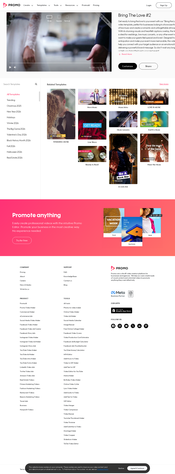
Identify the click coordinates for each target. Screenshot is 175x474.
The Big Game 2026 (16, 128)
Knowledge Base (70, 276)
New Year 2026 (14, 111)
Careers (23, 281)
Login (148, 5)
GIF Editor (67, 401)
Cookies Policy (102, 469)
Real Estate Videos (27, 380)
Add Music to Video (71, 359)
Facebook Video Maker (29, 325)
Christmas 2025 (14, 105)
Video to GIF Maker (71, 363)
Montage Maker (70, 431)
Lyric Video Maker (70, 388)
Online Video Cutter (71, 384)
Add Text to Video (70, 397)
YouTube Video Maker (28, 350)
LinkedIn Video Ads (27, 367)
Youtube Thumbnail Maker (74, 418)
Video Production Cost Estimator (76, 337)
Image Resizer (69, 325)
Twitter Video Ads (27, 371)
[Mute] (15, 67)
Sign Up (163, 5)
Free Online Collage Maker (74, 329)
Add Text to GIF (69, 367)
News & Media (25, 285)
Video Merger (69, 405)
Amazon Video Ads (27, 376)
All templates (13, 94)
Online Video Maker (71, 312)
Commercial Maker (27, 312)
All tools (67, 303)
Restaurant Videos (27, 393)
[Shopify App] (133, 310)
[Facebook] (118, 294)
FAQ (65, 272)
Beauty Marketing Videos (30, 397)
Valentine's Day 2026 (17, 134)
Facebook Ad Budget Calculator (76, 342)
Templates (42, 5)
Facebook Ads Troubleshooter (75, 346)
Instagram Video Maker (29, 337)
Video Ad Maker (70, 316)
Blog (65, 285)
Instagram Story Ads (28, 346)
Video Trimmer (69, 422)
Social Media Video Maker (30, 320)
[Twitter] (133, 326)
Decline (121, 468)
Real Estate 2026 (14, 157)
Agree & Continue (137, 468)
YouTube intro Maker (28, 359)
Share (148, 66)
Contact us (68, 281)
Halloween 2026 (14, 152)
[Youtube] (126, 326)
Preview (61, 111)
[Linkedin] (139, 326)
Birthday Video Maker (72, 380)
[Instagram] (130, 294)
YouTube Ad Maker (27, 354)
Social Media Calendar (72, 320)
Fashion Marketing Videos (30, 388)
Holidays (11, 117)
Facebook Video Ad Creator (30, 329)
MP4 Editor (68, 354)
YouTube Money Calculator (74, 350)
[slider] (9, 63)
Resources (70, 5)
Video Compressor (71, 410)
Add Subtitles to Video (72, 427)
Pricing (96, 5)
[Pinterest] (146, 326)
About (22, 276)
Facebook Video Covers (73, 333)
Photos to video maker (72, 308)
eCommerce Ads (26, 316)
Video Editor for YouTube (73, 371)
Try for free (21, 240)
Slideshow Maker (70, 439)
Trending (11, 100)
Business (23, 405)
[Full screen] (108, 67)
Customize (127, 66)
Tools (56, 5)
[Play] (10, 67)
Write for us (24, 289)
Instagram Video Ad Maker (30, 342)
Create (27, 5)
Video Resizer (69, 414)
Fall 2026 (11, 146)
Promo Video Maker (27, 308)
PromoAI (86, 5)
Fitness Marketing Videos (29, 384)
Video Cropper (69, 435)
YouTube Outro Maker (28, 363)
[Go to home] (13, 5)
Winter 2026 (13, 123)
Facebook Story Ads (27, 333)
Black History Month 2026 (19, 140)
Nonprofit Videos (26, 410)
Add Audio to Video (71, 393)
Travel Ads (24, 401)
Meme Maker (69, 376)
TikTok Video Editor (71, 444)
